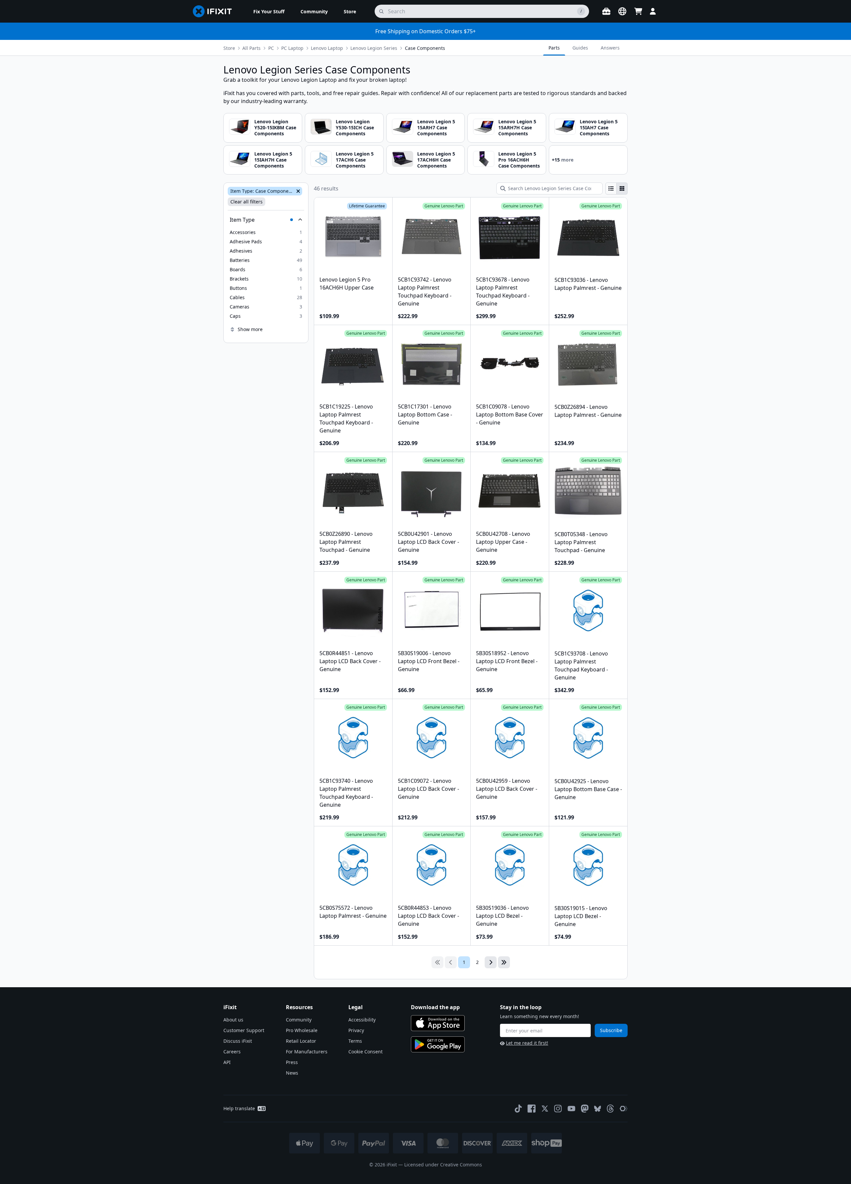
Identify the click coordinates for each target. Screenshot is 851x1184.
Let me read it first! (527, 1043)
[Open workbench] (606, 11)
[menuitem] (269, 11)
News (292, 1073)
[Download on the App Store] (438, 1023)
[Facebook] (532, 1109)
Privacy (356, 1030)
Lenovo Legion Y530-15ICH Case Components (355, 127)
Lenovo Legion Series (373, 48)
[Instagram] (558, 1109)
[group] (616, 188)
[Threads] (610, 1109)
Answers (610, 48)
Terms (355, 1041)
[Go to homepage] (215, 11)
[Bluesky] (597, 1108)
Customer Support (243, 1030)
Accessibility (362, 1019)
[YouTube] (571, 1109)
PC (271, 48)
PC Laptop (292, 48)
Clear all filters (246, 201)
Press (292, 1062)
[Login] (653, 11)
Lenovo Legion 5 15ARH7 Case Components (436, 127)
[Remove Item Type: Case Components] (298, 191)
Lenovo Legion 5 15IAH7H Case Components (273, 160)
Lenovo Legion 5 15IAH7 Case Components (599, 127)
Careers (232, 1051)
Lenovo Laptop (327, 48)
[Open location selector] (622, 11)
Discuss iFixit (237, 1041)
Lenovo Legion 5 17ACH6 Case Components (355, 160)
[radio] (611, 188)
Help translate (239, 1108)
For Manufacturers (306, 1051)
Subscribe (611, 1030)
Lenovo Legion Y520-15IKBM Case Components (275, 127)
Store (229, 48)
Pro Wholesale (301, 1030)
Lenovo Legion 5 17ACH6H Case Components (436, 160)
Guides (580, 48)
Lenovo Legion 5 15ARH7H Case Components (517, 127)
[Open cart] (638, 11)
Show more (250, 329)
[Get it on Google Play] (438, 1044)
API (227, 1062)
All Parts (251, 48)
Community (298, 1019)
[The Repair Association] (624, 1109)
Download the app (435, 1007)
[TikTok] (518, 1109)
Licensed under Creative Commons (443, 1164)
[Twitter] (545, 1109)
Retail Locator (301, 1041)
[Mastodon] (585, 1109)
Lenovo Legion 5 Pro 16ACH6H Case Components (519, 160)
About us (233, 1019)
